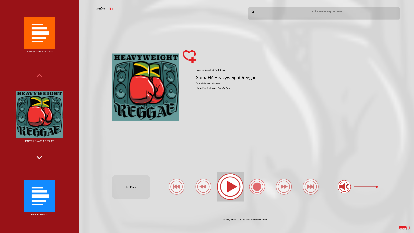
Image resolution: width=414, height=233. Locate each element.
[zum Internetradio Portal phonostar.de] (404, 230)
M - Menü (131, 187)
